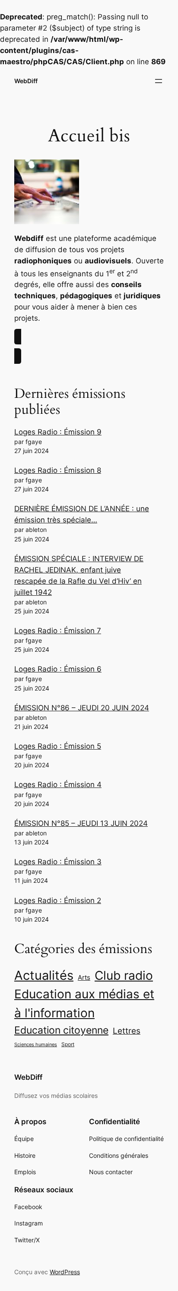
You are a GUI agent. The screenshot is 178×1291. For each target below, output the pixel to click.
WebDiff (26, 80)
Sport (67, 1044)
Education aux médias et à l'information (84, 1003)
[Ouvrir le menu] (158, 81)
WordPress (65, 1271)
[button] (89, 346)
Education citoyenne (61, 1030)
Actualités (43, 975)
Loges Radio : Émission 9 (58, 432)
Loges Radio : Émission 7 (57, 630)
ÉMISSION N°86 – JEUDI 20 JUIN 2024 (81, 707)
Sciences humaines (35, 1044)
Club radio (124, 975)
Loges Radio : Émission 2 (57, 900)
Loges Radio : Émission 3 (58, 861)
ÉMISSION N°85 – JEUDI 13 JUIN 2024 (81, 823)
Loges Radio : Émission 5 (57, 746)
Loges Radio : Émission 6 (58, 669)
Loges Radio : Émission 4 (58, 784)
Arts (84, 978)
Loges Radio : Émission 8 (57, 470)
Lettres (126, 1030)
